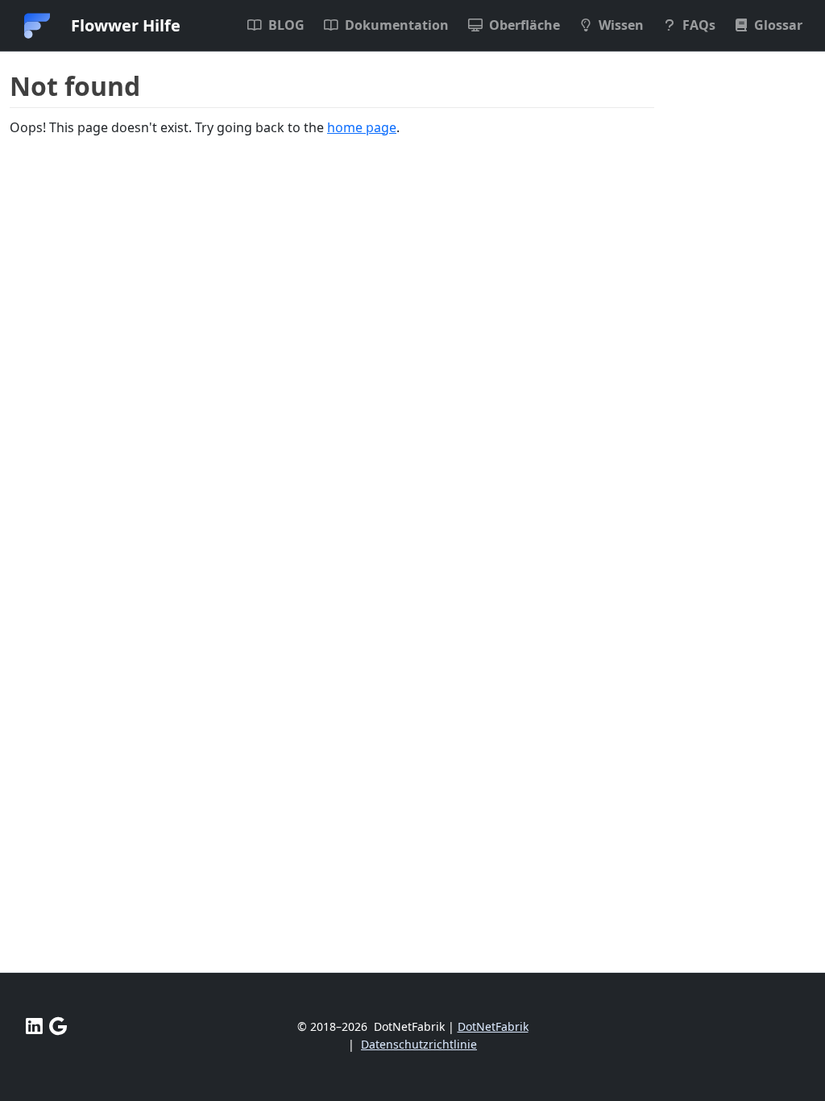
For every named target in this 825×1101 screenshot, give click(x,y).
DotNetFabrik (493, 1026)
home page (361, 127)
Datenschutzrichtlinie (419, 1044)
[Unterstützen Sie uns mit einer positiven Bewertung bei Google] (58, 1026)
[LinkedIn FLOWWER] (34, 1026)
